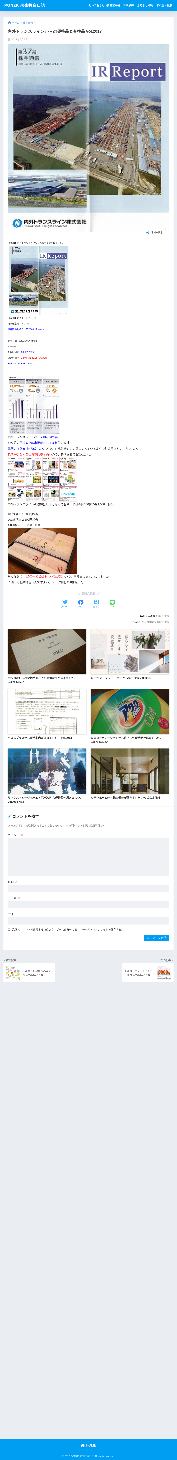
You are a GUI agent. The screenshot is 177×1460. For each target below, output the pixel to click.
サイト (12, 914)
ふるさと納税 (145, 5)
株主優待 (128, 5)
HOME (90, 1445)
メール (14, 898)
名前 (13, 882)
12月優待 (149, 621)
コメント (16, 835)
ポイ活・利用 (164, 5)
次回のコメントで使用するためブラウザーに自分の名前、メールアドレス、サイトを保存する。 (68, 929)
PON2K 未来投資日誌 (24, 5)
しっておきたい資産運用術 (104, 5)
